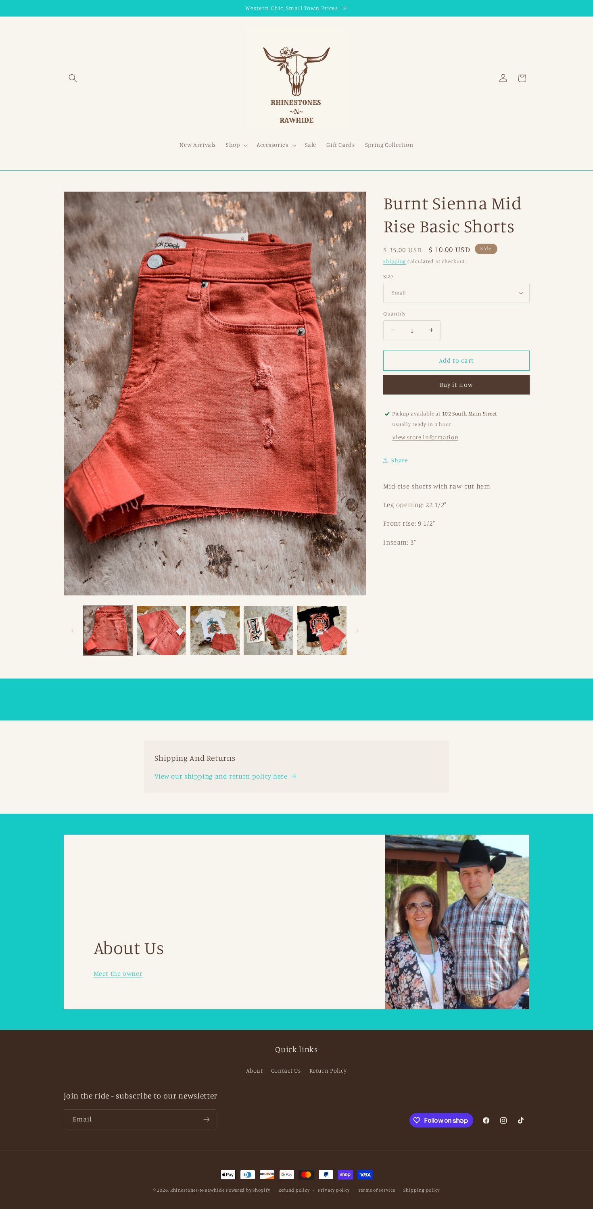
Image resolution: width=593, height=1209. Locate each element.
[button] (73, 78)
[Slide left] (72, 630)
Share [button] (399, 460)
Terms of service (376, 1190)
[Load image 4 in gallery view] (268, 630)
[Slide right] (357, 630)
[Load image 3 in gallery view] (215, 630)
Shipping (394, 261)
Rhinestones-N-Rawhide (197, 1190)
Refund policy (294, 1190)
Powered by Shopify (248, 1190)
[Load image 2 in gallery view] (161, 630)
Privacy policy (334, 1190)
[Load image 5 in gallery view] (322, 630)
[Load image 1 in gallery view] (108, 630)
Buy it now (456, 384)
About (254, 1070)
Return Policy (328, 1070)
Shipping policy (421, 1190)
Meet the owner (117, 973)
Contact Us (286, 1070)
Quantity (394, 313)
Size (388, 276)
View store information (425, 437)
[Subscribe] (206, 1119)
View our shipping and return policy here (221, 776)
